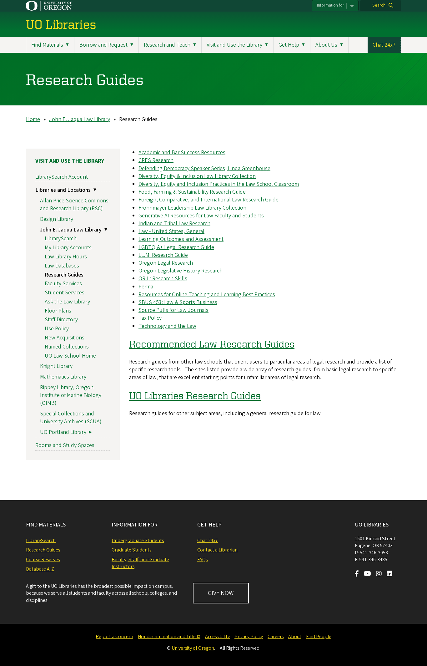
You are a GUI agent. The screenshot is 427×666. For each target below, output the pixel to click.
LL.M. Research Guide (163, 255)
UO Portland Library (63, 432)
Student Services (64, 293)
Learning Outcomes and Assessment (181, 239)
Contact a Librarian (217, 550)
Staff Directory (61, 319)
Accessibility (217, 636)
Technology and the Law (167, 326)
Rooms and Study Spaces (64, 445)
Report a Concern (114, 636)
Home (33, 119)
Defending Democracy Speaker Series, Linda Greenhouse (204, 168)
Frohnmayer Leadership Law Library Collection (192, 208)
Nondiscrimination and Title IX (169, 636)
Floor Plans (58, 311)
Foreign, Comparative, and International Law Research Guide (208, 200)
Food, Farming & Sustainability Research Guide (192, 192)
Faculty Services (63, 283)
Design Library (56, 219)
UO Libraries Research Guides (195, 395)
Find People (318, 636)
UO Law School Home (70, 356)
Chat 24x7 (384, 45)
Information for (330, 5)
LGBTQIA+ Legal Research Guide (176, 247)
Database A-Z (40, 569)
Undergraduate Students (138, 540)
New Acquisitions (64, 338)
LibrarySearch (61, 238)
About (294, 636)
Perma (145, 287)
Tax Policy (150, 318)
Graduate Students (131, 550)
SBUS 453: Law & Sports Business (177, 302)
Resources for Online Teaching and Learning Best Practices (206, 294)
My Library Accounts (68, 248)
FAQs (202, 559)
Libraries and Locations (63, 190)
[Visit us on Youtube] (367, 574)
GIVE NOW (221, 593)
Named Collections (67, 347)
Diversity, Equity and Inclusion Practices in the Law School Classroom (218, 184)
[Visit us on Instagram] (379, 574)
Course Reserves (43, 559)
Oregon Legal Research (165, 263)
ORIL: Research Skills (162, 278)
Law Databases (62, 266)
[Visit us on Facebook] (356, 574)
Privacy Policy (248, 636)
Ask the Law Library (67, 302)
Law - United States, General (171, 231)
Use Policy (57, 329)
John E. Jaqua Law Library (79, 119)
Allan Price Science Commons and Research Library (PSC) (74, 204)
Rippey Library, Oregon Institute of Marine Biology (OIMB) (70, 395)
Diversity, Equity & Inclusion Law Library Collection (197, 176)
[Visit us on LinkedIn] (389, 574)
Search (378, 5)
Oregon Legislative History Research (180, 271)
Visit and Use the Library (69, 161)
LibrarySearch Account (61, 177)
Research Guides (64, 275)
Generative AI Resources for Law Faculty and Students (201, 216)
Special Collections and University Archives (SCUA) (71, 417)
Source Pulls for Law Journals (173, 310)
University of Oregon (193, 648)
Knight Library (56, 366)
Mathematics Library (63, 377)
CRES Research (155, 160)
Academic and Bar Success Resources (181, 152)
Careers (276, 636)
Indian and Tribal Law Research (174, 223)
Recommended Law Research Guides (211, 343)
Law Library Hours (66, 257)
